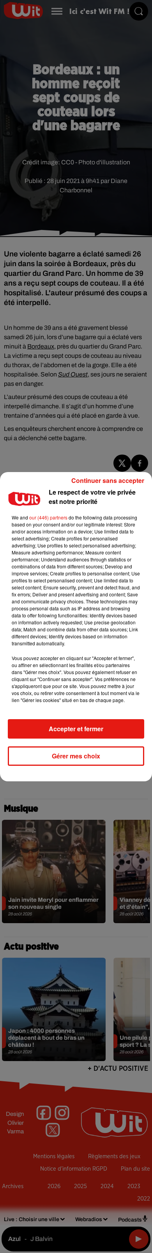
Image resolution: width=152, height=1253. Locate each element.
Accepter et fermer (76, 728)
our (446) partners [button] (48, 517)
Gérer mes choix (76, 755)
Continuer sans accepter (107, 480)
